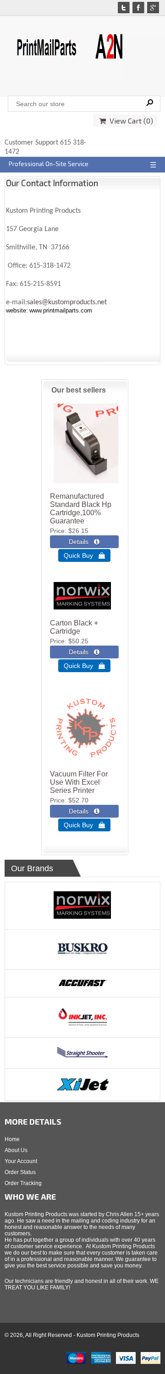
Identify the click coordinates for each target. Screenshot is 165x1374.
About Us (16, 1150)
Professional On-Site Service (48, 163)
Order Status (20, 1172)
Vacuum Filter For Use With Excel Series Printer (79, 782)
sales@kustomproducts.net (67, 302)
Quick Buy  (84, 555)
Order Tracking (23, 1183)
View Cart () (129, 120)
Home (12, 1139)
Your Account (21, 1161)
